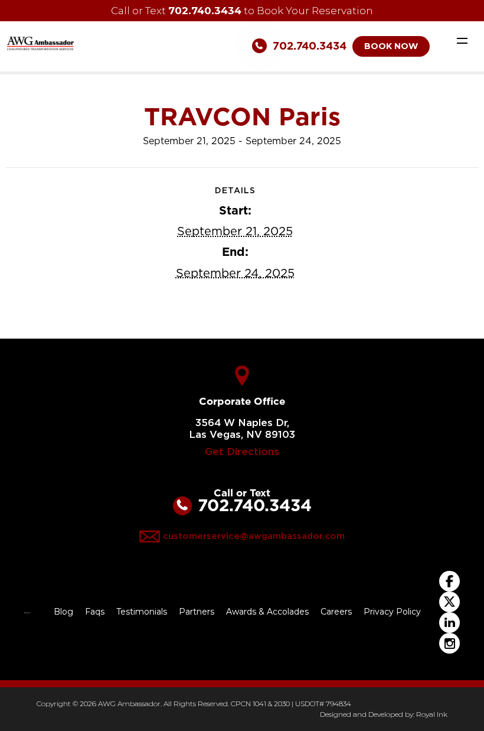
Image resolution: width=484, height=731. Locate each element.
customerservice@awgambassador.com (254, 535)
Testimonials (141, 611)
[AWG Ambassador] (40, 42)
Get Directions (242, 452)
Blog (63, 611)
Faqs (94, 611)
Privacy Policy (392, 611)
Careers (336, 611)
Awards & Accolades (267, 611)
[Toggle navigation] (462, 40)
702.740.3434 (204, 10)
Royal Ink (431, 714)
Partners (196, 611)
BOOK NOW (391, 46)
